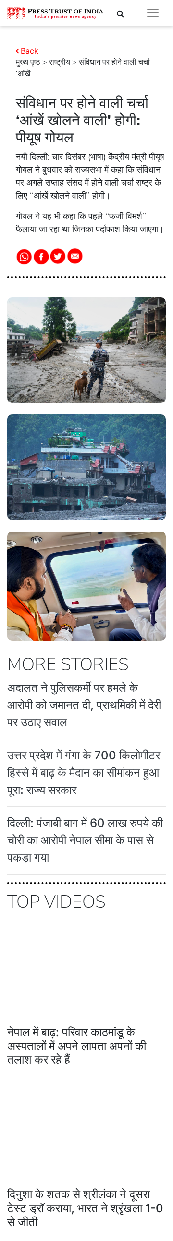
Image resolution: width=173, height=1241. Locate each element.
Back (29, 51)
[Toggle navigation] (153, 13)
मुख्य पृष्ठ (28, 62)
